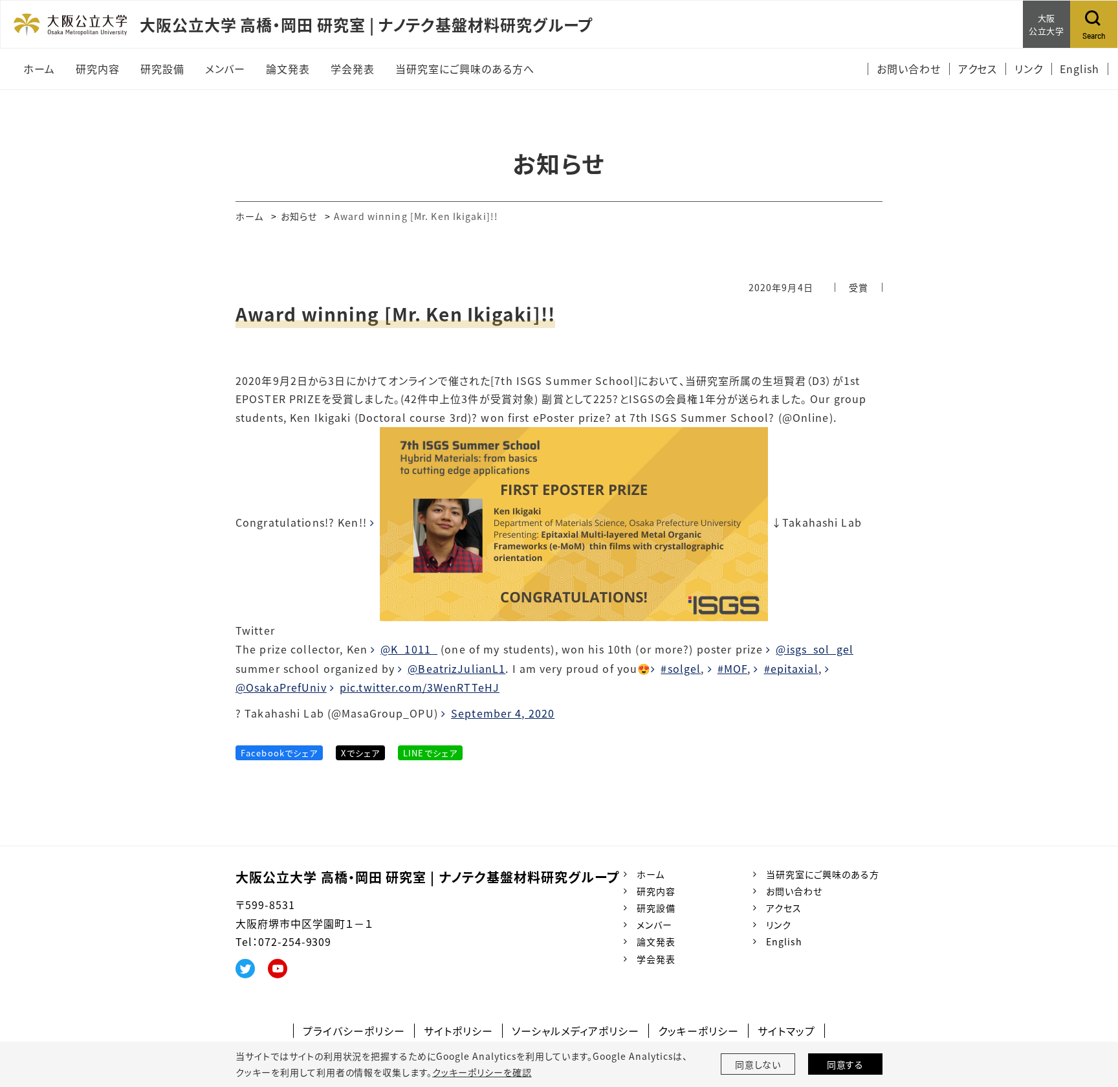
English (784, 941)
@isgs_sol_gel (814, 649)
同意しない (758, 1064)
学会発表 (656, 958)
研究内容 (656, 890)
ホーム (249, 216)
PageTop (1088, 1018)
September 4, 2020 (502, 713)
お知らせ (299, 216)
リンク (778, 924)
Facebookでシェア (279, 753)
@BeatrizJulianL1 (456, 668)
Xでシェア (360, 753)
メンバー (654, 924)
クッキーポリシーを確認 (482, 1072)
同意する (845, 1064)
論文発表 (656, 941)
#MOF (732, 668)
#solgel (681, 668)
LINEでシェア (430, 753)
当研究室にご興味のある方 (822, 874)
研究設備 (656, 907)
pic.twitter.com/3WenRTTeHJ (419, 687)
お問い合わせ (794, 890)
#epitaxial (791, 668)
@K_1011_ (408, 649)
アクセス (784, 907)
